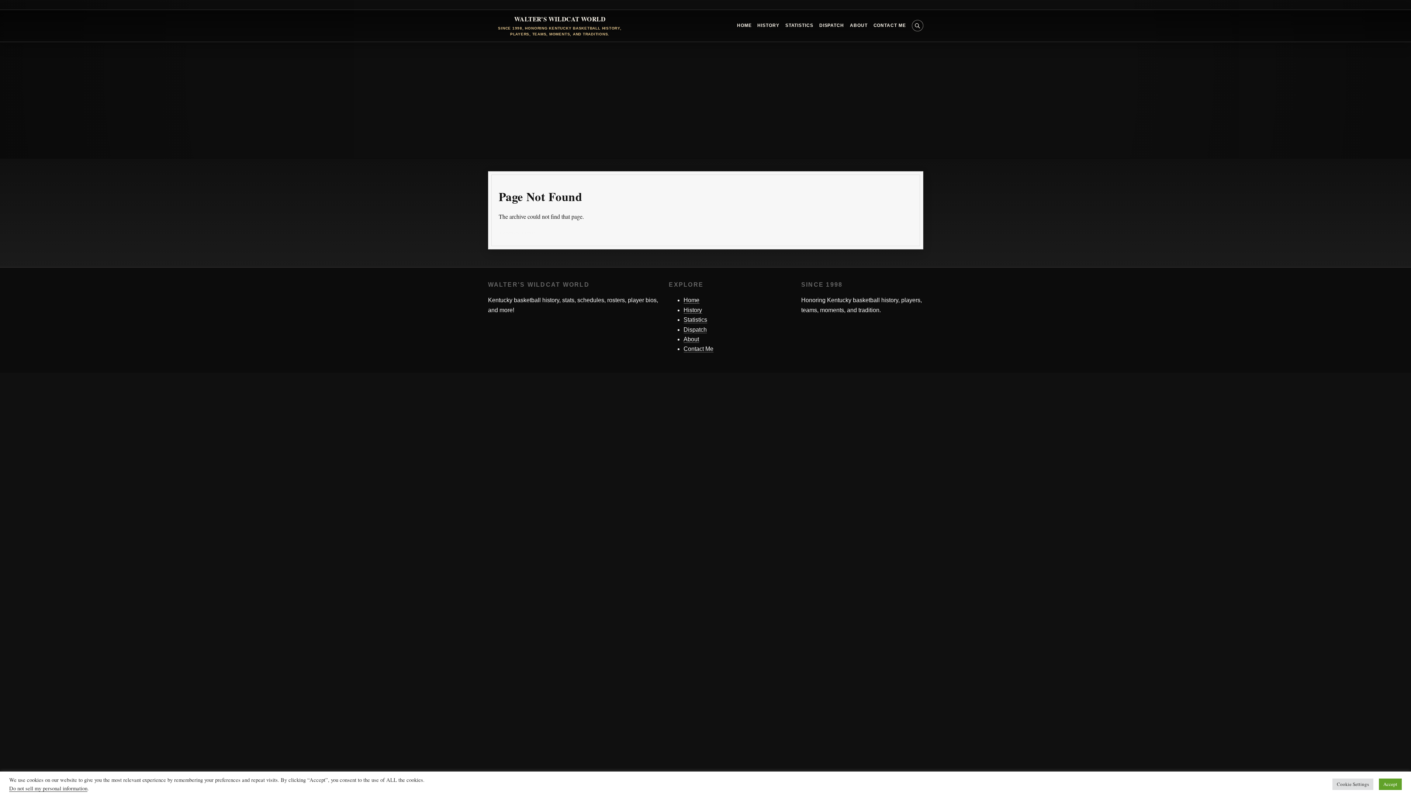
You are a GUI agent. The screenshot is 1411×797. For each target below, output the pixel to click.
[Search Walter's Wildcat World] (917, 25)
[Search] (907, 233)
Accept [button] (1390, 784)
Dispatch (831, 25)
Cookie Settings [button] (1353, 784)
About (859, 25)
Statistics (799, 25)
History (768, 25)
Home (744, 25)
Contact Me (890, 25)
